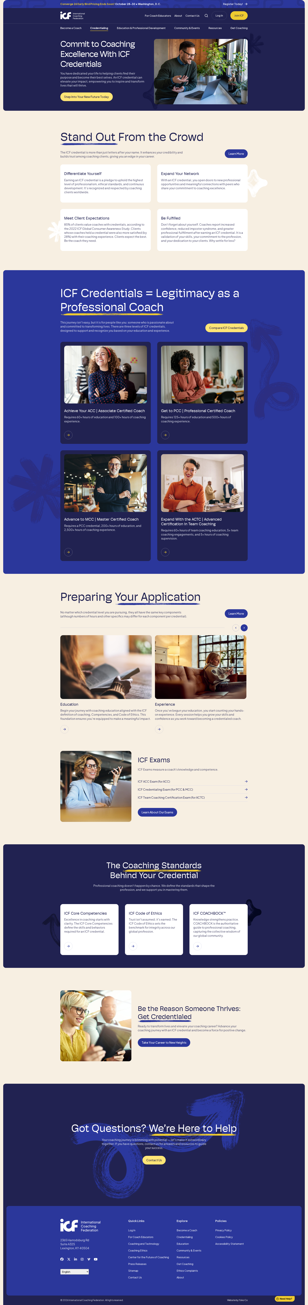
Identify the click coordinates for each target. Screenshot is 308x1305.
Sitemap (133, 1270)
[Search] (206, 16)
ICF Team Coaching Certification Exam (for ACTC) (171, 797)
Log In (219, 15)
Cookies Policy (224, 1237)
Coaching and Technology (143, 1244)
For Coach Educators (158, 15)
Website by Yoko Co (237, 1300)
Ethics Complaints (187, 1270)
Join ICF (239, 15)
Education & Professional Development (141, 28)
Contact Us (192, 15)
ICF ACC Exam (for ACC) (154, 781)
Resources (215, 28)
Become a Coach (70, 28)
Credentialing (99, 28)
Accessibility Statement (229, 1244)
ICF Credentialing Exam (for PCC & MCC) (165, 789)
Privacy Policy (223, 1230)
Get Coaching (239, 28)
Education (183, 1244)
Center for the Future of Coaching (148, 1257)
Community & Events (187, 28)
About (178, 15)
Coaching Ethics (137, 1250)
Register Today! (233, 4)
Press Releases (137, 1264)
